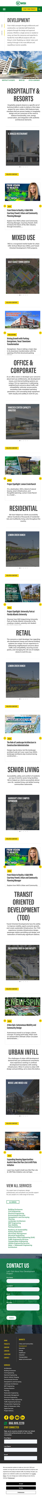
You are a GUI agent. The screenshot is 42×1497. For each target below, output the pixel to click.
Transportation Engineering (18, 1241)
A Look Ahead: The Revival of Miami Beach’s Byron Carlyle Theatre (20, 743)
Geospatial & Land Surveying (18, 1217)
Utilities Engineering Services (18, 1243)
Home (5, 1340)
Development (23, 1346)
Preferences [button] (11, 1478)
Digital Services (8, 1408)
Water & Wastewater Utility (12, 1406)
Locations (7, 1354)
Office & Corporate (34, 80)
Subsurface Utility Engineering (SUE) (21, 1237)
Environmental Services (16, 1215)
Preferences (21, 1492)
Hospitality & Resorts (8, 80)
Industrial (21, 1355)
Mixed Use (22, 80)
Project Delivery (8, 1411)
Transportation (23, 1357)
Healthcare (22, 1353)
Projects (7, 1344)
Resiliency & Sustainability (17, 1229)
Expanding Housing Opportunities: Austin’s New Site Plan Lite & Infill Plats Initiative (22, 877)
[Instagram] (11, 1417)
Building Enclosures (15, 1209)
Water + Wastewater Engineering (20, 1245)
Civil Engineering (14, 1211)
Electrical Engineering (16, 1213)
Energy (21, 1350)
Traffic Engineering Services (18, 1239)
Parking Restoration (15, 1231)
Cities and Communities (26, 1344)
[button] (4, 9)
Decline (21, 1488)
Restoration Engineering (11, 1393)
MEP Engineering (14, 1223)
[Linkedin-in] (22, 1417)
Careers (6, 1350)
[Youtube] (17, 1417)
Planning (11, 1219)
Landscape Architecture (16, 1221)
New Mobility (13, 1225)
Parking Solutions (14, 1227)
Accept (21, 1483)
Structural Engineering (16, 1235)
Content (6, 1347)
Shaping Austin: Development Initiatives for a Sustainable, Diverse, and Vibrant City (22, 1162)
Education (22, 1348)
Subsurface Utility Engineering (13, 1399)
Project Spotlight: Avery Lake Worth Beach (20, 339)
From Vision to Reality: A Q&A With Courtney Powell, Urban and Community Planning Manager (22, 213)
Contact (6, 1357)
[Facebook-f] (6, 1417)
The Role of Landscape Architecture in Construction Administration (21, 485)
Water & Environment (25, 1359)
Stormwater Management (17, 1233)
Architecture (12, 1247)
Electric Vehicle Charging (11, 1377)
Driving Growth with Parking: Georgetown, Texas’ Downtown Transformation (19, 1027)
